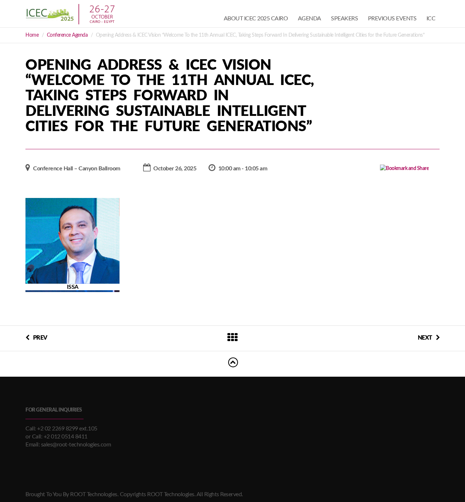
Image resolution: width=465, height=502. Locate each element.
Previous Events (392, 18)
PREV (40, 338)
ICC (431, 18)
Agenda (309, 18)
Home (32, 35)
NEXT (425, 338)
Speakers (344, 18)
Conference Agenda (67, 35)
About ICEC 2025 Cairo (256, 18)
